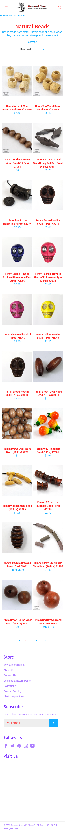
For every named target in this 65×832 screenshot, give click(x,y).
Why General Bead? (14, 664)
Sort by (32, 42)
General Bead (17, 825)
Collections (10, 686)
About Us (9, 670)
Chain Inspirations (14, 696)
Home (3, 15)
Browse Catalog (12, 691)
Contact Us (10, 675)
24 (44, 640)
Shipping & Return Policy (17, 680)
